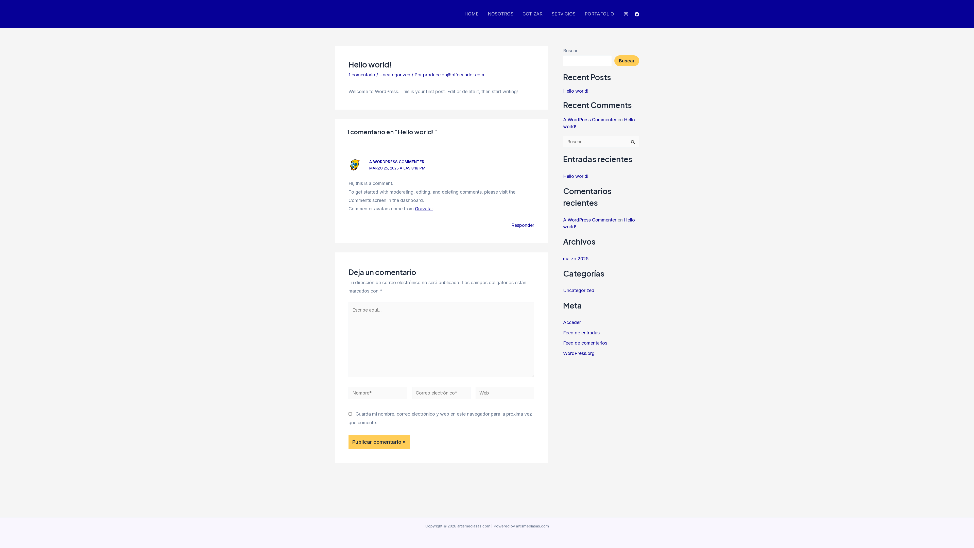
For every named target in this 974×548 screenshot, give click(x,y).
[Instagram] (626, 14)
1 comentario (362, 74)
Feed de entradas (581, 332)
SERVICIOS (564, 13)
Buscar (570, 50)
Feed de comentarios (585, 343)
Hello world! (575, 91)
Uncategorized (394, 74)
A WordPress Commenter (396, 161)
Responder (522, 225)
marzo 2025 (576, 258)
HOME (471, 13)
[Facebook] (637, 14)
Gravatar (424, 208)
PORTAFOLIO (599, 13)
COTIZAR (533, 13)
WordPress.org (579, 353)
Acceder (572, 322)
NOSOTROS (500, 13)
